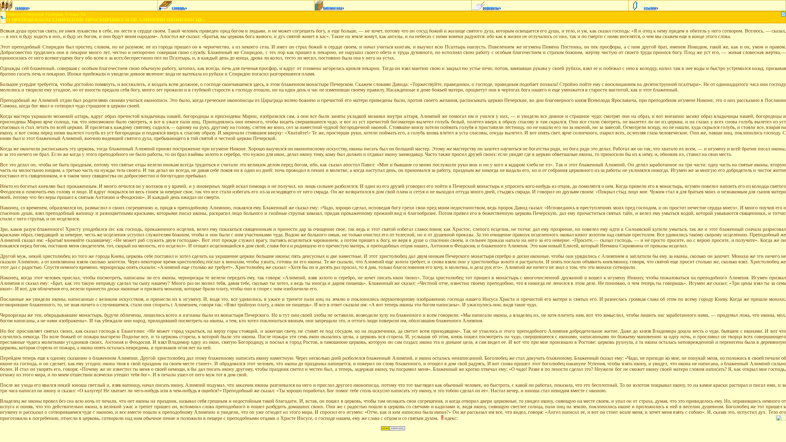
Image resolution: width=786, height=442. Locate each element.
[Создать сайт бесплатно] (393, 429)
